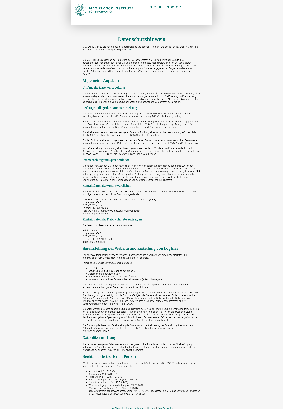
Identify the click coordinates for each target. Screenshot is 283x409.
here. (129, 49)
